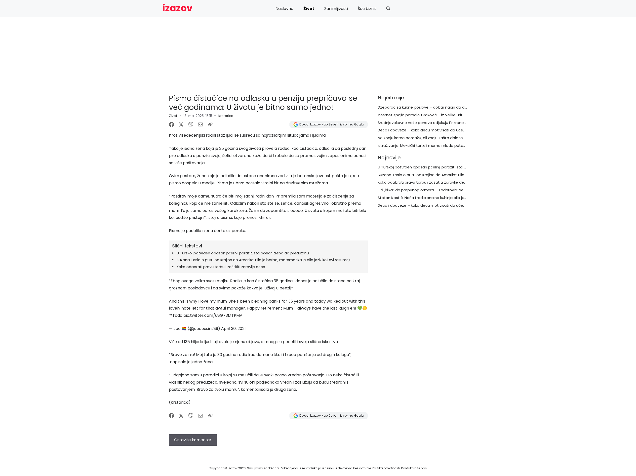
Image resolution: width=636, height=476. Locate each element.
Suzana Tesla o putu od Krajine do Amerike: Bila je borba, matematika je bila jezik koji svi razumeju (264, 259)
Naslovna (284, 8)
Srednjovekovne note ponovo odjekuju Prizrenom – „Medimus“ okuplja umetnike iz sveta (458, 122)
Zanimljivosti (336, 8)
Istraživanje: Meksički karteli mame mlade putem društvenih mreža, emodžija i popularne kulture (466, 145)
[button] (388, 9)
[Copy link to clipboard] (210, 124)
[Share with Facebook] (171, 124)
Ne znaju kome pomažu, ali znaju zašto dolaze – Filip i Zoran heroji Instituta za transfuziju (459, 137)
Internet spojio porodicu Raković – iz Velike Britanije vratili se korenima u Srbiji (448, 115)
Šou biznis (367, 8)
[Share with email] (200, 124)
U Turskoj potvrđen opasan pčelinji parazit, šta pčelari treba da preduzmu (243, 253)
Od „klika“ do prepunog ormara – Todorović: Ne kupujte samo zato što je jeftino (451, 190)
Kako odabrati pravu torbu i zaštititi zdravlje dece (221, 266)
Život (308, 8)
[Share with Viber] (190, 124)
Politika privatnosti (386, 468)
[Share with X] (181, 124)
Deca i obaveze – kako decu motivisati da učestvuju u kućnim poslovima (444, 130)
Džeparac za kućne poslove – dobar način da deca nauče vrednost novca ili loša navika (458, 107)
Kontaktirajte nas (414, 468)
